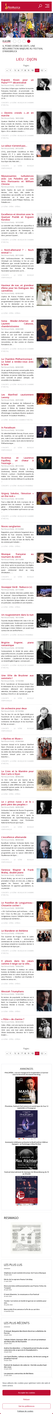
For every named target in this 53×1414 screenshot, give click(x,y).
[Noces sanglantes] (44, 530)
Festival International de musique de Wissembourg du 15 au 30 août (26, 1173)
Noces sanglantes (11, 526)
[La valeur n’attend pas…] (44, 150)
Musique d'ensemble (25, 486)
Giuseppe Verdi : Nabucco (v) (16, 587)
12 (42, 70)
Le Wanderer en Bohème (14, 930)
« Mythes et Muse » (12, 738)
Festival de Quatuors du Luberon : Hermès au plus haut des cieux (25, 1366)
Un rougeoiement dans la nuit (17, 614)
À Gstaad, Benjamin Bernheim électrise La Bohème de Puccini (25, 1332)
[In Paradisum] (44, 432)
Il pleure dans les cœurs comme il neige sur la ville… (17, 962)
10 (32, 70)
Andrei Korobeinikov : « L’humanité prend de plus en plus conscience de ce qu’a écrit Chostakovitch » (26, 1349)
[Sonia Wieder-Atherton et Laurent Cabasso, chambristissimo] (44, 330)
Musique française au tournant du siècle (17, 555)
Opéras (17, 207)
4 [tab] (28, 41)
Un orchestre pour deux (14, 708)
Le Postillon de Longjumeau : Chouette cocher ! (17, 904)
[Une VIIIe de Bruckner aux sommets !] (44, 680)
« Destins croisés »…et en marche (17, 114)
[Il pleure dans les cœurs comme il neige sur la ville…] (44, 965)
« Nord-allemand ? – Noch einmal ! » (17, 251)
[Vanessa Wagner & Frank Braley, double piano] (44, 875)
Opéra (11, 207)
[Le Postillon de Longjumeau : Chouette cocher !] (44, 911)
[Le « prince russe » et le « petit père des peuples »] (44, 807)
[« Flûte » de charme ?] (44, 1028)
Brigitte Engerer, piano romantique (17, 644)
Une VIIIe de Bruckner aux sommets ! (17, 677)
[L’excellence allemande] (44, 847)
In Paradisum (8, 427)
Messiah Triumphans (12, 991)
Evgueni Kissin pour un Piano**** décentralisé (17, 81)
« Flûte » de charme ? (12, 1019)
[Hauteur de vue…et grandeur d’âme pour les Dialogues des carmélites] (44, 295)
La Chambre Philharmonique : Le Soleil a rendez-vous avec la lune (17, 361)
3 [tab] (24, 41)
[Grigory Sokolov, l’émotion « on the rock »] (44, 498)
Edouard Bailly (9, 85)
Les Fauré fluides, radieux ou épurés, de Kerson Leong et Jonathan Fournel (26, 1357)
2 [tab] (19, 41)
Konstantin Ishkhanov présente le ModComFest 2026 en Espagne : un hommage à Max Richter (26, 1143)
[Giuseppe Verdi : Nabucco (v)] (44, 591)
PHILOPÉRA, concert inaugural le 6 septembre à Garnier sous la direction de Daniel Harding (26, 1073)
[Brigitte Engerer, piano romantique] (44, 652)
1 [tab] (14, 41)
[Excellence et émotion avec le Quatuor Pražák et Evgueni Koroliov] (44, 220)
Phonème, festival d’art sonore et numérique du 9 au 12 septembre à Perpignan (26, 1107)
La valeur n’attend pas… (14, 145)
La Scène (13, 103)
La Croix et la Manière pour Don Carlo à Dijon (17, 772)
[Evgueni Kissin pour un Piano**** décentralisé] (44, 84)
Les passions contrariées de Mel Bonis (18, 1373)
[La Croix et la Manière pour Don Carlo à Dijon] (44, 780)
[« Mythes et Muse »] (44, 748)
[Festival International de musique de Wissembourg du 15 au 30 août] (26, 1191)
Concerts (5, 103)
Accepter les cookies (26, 1393)
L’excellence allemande (13, 837)
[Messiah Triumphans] (44, 1000)
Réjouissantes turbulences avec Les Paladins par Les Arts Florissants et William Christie (17, 180)
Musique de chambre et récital (21, 420)
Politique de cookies (25, 1411)
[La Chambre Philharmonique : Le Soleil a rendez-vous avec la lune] (44, 363)
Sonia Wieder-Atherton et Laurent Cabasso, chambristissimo (17, 323)
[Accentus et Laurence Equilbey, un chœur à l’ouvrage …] (44, 462)
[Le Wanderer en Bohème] (44, 935)
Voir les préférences (26, 1406)
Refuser (26, 1399)
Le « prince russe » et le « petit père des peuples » (17, 803)
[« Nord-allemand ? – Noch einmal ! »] (44, 256)
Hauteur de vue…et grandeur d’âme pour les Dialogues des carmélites (17, 288)
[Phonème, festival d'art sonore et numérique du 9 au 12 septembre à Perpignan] (26, 1125)
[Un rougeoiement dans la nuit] (44, 620)
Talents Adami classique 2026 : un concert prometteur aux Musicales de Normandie (25, 1340)
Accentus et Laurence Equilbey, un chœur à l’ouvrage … (17, 460)
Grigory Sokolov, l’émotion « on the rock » (17, 495)
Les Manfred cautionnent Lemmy (17, 396)
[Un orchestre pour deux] (44, 718)
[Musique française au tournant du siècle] (44, 558)
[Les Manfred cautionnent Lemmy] (44, 399)
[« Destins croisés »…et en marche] (44, 122)
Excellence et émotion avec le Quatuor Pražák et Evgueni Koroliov (17, 217)
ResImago (11, 1218)
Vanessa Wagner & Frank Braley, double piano (17, 871)
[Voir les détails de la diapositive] (26, 25)
